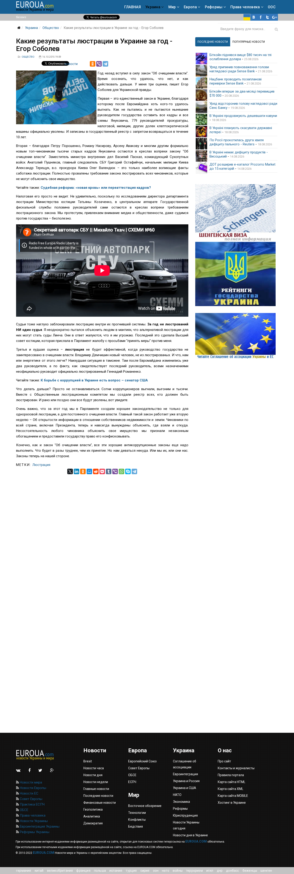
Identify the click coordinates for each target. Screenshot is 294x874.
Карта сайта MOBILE (233, 796)
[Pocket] (102, 471)
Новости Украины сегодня (186, 825)
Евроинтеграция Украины (39, 826)
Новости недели (95, 782)
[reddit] (96, 471)
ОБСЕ (23, 810)
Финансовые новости (99, 802)
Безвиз (21, 17)
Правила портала (231, 775)
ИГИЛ (209, 870)
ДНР (220, 870)
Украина (152, 7)
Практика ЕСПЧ (32, 804)
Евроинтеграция (185, 774)
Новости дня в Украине (190, 835)
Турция (131, 870)
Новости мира (30, 782)
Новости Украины (33, 821)
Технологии (137, 813)
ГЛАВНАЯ (132, 7)
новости (71, 64)
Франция (83, 870)
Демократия (93, 823)
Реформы (214, 7)
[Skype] (128, 471)
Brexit (87, 761)
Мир (172, 7)
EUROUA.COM (196, 841)
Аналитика (91, 816)
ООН (156, 870)
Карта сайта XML (230, 789)
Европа (190, 7)
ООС (272, 7)
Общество (50, 28)
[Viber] (99, 64)
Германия (23, 870)
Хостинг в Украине (232, 802)
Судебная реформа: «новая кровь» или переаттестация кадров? (96, 188)
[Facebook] (260, 17)
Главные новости (96, 789)
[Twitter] (267, 17)
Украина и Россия (186, 781)
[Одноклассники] (92, 64)
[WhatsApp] (121, 471)
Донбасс (232, 870)
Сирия (145, 870)
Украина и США (184, 788)
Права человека (245, 7)
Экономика (181, 802)
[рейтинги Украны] (236, 274)
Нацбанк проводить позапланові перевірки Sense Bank (235, 81)
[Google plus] (274, 17)
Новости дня (92, 775)
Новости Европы (32, 788)
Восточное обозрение (144, 806)
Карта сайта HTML (231, 782)
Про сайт (224, 761)
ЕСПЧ (132, 782)
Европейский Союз (142, 761)
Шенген (266, 870)
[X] (70, 471)
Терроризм (194, 870)
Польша (100, 870)
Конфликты (137, 819)
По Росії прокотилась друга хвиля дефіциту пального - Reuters (236, 142)
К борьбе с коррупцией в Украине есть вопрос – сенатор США (94, 380)
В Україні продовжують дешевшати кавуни (243, 116)
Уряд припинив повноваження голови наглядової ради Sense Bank (239, 69)
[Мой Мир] (89, 471)
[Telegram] (105, 64)
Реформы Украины (34, 832)
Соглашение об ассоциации (184, 764)
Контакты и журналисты (236, 768)
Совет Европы (30, 799)
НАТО (165, 870)
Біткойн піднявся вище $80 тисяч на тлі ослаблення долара (240, 57)
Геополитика (93, 809)
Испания (115, 870)
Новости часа (93, 768)
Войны (178, 870)
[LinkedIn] (76, 471)
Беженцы (250, 870)
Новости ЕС (28, 793)
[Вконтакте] (253, 17)
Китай (39, 870)
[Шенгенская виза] (236, 213)
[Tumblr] (108, 471)
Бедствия (135, 826)
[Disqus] (102, 531)
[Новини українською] (246, 17)
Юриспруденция (185, 815)
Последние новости (98, 796)
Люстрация (41, 465)
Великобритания (60, 870)
